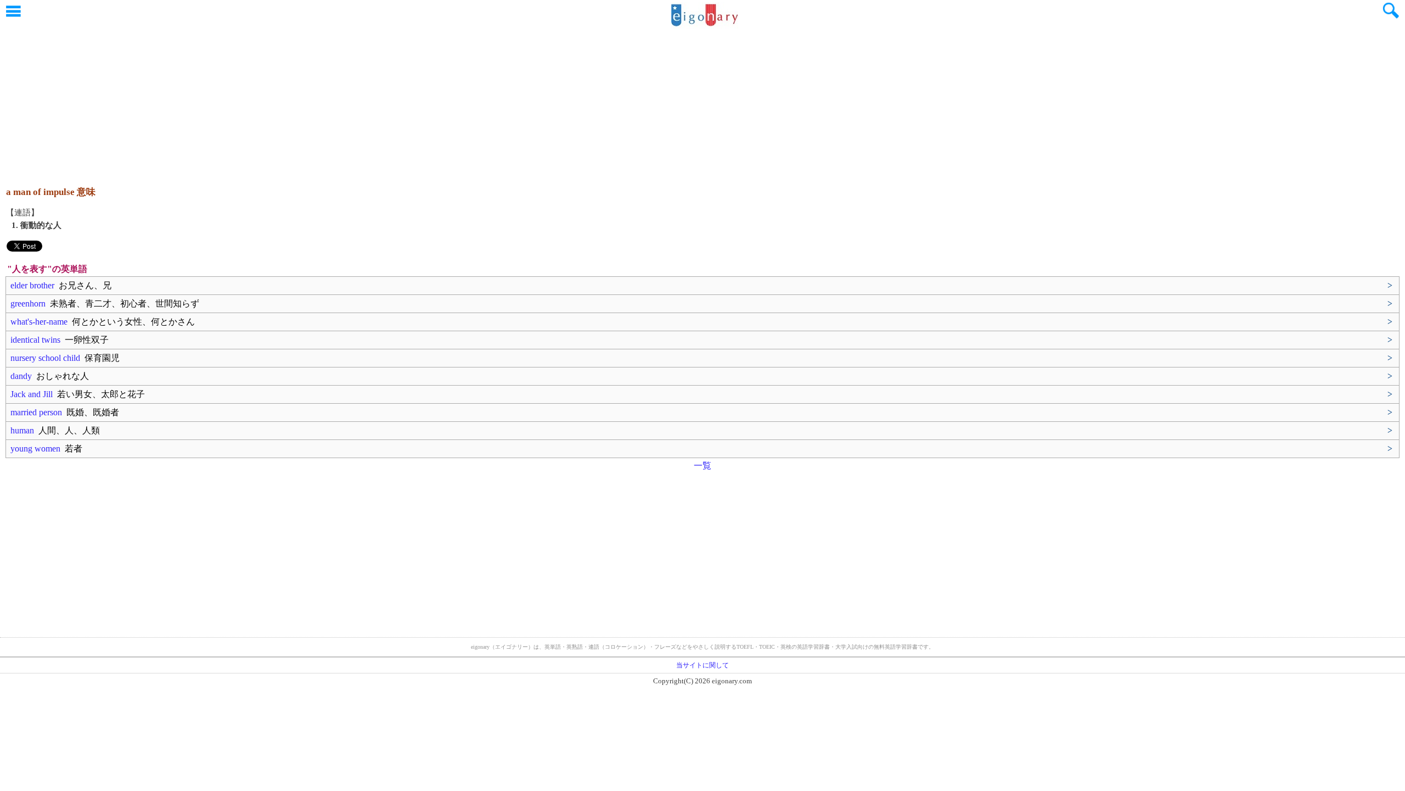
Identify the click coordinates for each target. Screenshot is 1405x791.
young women (46, 448)
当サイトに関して (702, 665)
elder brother (60, 285)
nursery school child (65, 358)
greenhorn (104, 303)
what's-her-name (102, 321)
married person (64, 412)
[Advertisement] (702, 101)
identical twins (59, 339)
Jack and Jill (77, 394)
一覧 (702, 465)
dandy (49, 376)
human (55, 430)
